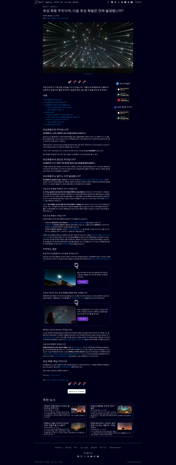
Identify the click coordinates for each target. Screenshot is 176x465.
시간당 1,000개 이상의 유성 (78, 222)
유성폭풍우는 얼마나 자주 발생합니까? (57, 105)
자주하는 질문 (49, 112)
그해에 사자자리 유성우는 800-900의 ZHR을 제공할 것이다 (62, 354)
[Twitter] (119, 2)
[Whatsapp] (84, 82)
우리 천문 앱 (66, 244)
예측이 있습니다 (77, 347)
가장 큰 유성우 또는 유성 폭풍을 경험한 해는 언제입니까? (63, 117)
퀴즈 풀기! (82, 282)
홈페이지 (46, 6)
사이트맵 (60, 462)
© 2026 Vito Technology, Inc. (134, 462)
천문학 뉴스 (54, 6)
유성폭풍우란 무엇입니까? (53, 99)
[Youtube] (125, 2)
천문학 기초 (55, 18)
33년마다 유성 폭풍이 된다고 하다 (92, 179)
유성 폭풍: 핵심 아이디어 (53, 124)
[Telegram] (79, 82)
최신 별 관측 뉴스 (66, 367)
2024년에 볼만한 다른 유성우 (75, 339)
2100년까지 (49, 225)
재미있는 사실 (64, 18)
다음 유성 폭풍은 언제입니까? (55, 109)
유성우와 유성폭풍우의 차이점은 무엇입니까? (60, 114)
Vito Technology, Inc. (88, 73)
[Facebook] (112, 2)
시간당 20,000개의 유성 (75, 229)
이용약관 (47, 462)
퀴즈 (75, 447)
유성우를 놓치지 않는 (77, 298)
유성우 (48, 18)
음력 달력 (94, 447)
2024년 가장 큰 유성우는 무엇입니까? (58, 119)
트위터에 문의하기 (115, 447)
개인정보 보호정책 (39, 462)
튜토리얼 (68, 447)
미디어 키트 (54, 462)
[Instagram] (115, 2)
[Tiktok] (128, 2)
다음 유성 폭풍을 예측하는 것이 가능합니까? (59, 107)
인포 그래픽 (84, 447)
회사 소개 (103, 447)
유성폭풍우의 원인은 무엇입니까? (56, 102)
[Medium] (122, 2)
